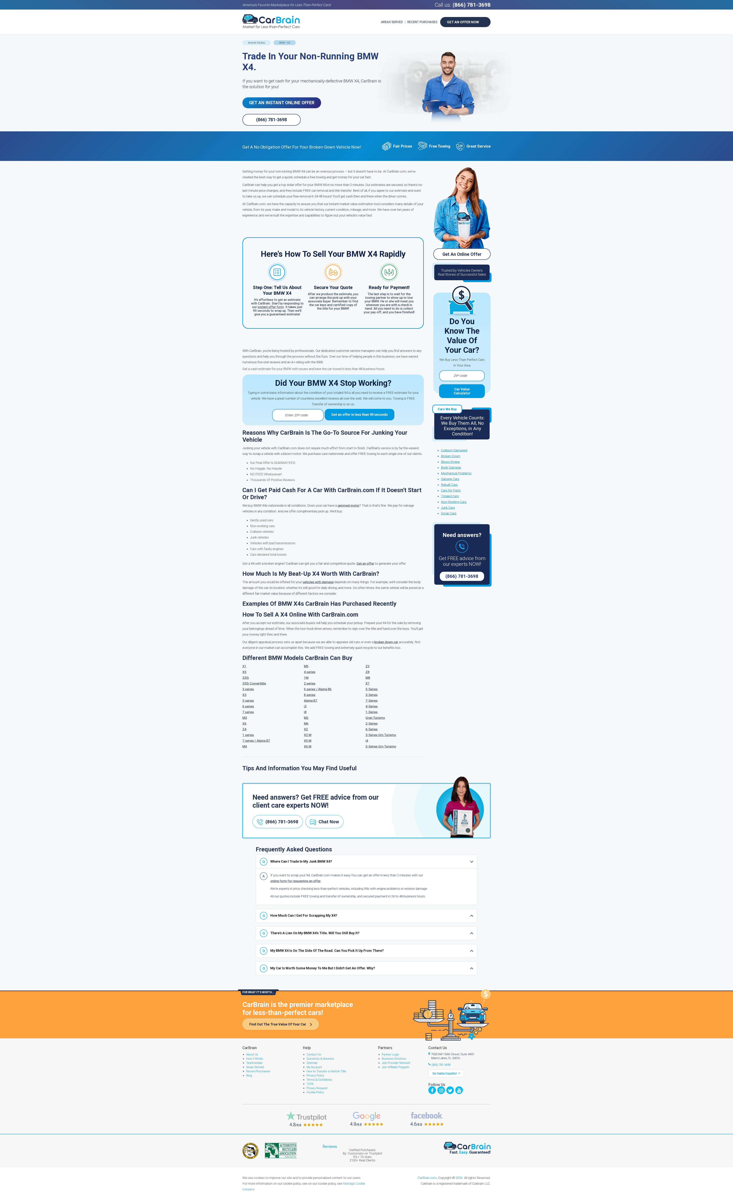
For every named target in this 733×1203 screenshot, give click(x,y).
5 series (248, 700)
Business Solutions (394, 1058)
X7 (368, 683)
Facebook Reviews (426, 1119)
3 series (248, 689)
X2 (306, 729)
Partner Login (390, 1054)
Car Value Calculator (462, 391)
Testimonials (254, 1063)
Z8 (368, 672)
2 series (309, 683)
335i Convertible (254, 683)
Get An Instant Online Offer (281, 102)
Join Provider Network (396, 1063)
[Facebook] (432, 1090)
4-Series (372, 706)
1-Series (372, 712)
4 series (309, 672)
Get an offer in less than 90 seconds (359, 415)
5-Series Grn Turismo (381, 746)
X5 (244, 672)
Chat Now (329, 821)
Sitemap (312, 1063)
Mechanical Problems (456, 473)
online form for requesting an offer (295, 881)
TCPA (310, 1084)
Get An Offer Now (463, 22)
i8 (305, 712)
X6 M (307, 746)
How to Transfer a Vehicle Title (326, 1071)
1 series (248, 735)
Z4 (244, 729)
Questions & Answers (320, 1058)
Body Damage (451, 467)
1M (306, 678)
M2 (306, 718)
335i (245, 678)
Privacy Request (317, 1088)
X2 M (307, 735)
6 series (248, 706)
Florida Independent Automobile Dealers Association (250, 1151)
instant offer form (271, 307)
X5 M (307, 741)
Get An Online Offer (462, 254)
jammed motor (348, 505)
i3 (305, 706)
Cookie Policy (315, 1092)
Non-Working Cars (454, 502)
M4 (244, 746)
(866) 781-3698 (472, 5)
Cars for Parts (451, 490)
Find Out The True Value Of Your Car (277, 1024)
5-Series (372, 689)
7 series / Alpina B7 (256, 741)
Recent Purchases (422, 22)
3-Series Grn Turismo (381, 735)
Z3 (368, 666)
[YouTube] (459, 1090)
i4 (367, 741)
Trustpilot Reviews (306, 1118)
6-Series (372, 729)
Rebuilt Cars (449, 485)
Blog (249, 1075)
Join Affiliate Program (395, 1067)
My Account (314, 1067)
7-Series (372, 700)
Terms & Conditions (319, 1079)
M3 (244, 718)
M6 (306, 723)
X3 (244, 695)
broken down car (386, 642)
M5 (306, 666)
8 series (309, 695)
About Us (252, 1054)
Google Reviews (366, 1119)
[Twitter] (450, 1090)
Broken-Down (450, 456)
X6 (244, 723)
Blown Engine (450, 462)
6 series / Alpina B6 (318, 689)
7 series (248, 712)
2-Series (372, 723)
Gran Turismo (375, 718)
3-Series (372, 695)
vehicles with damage (318, 582)
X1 (244, 666)
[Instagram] (441, 1090)
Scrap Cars (448, 513)
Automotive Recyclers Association (281, 1150)
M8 (368, 678)
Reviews (330, 1146)
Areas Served (392, 22)
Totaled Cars (450, 496)
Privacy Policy (315, 1075)
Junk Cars (448, 507)
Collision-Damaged (454, 450)
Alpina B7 (310, 700)
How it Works (254, 1058)
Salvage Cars (450, 479)
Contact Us (314, 1054)
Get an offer (365, 563)
